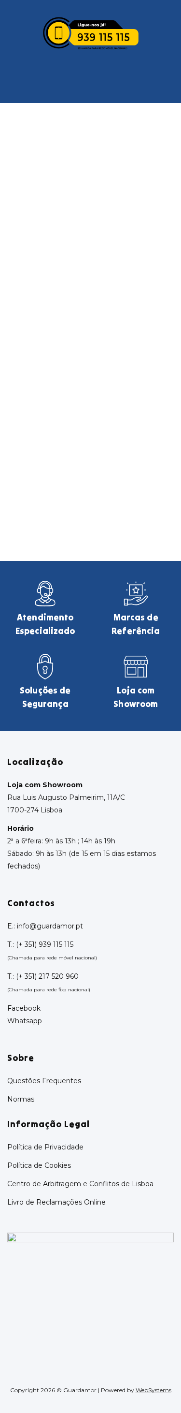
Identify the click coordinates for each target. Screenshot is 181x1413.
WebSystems (153, 1390)
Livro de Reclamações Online (56, 1202)
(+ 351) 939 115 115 (44, 944)
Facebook (24, 1008)
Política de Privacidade (45, 1147)
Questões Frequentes (44, 1080)
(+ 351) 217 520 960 (47, 976)
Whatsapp (24, 1020)
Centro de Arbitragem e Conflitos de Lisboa (80, 1183)
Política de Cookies (39, 1165)
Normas (20, 1099)
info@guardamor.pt (50, 926)
